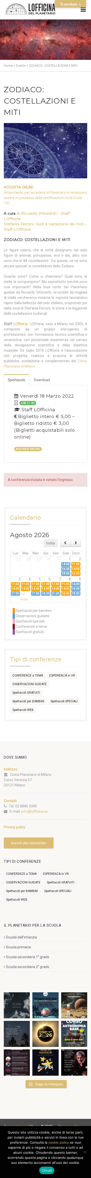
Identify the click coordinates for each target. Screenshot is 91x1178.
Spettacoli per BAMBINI (28, 701)
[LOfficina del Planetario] (30, 9)
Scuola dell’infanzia (21, 937)
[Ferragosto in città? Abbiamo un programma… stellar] (45, 1005)
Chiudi (47, 1170)
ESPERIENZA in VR (62, 675)
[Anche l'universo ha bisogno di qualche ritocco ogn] (45, 1062)
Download (42, 380)
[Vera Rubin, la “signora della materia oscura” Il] (74, 1062)
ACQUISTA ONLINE (18, 187)
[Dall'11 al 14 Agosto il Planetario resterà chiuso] (74, 1005)
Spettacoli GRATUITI (26, 692)
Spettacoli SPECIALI (64, 701)
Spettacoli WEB (23, 710)
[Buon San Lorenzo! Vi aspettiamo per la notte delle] (17, 1034)
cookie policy (58, 1142)
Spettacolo (16, 380)
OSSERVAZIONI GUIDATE (29, 684)
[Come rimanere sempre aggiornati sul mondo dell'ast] (17, 1062)
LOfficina (21, 324)
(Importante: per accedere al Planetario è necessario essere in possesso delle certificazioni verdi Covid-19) (45, 197)
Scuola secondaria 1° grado (27, 957)
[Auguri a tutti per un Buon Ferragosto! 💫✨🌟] (17, 1005)
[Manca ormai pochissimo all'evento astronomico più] (45, 1034)
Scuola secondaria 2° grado (27, 967)
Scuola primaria (18, 947)
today (50, 543)
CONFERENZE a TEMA (27, 675)
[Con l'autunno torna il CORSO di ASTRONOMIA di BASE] (74, 1034)
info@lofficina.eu (34, 811)
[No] (84, 1152)
